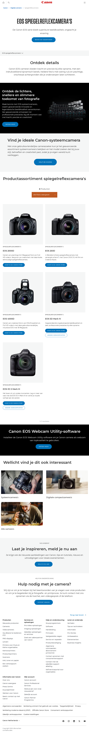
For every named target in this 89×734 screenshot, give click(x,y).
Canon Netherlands (10, 720)
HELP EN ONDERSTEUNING (44, 578)
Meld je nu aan (43, 564)
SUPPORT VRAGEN (44, 602)
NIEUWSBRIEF (44, 543)
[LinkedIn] (74, 721)
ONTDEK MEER (44, 446)
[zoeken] (9, 2)
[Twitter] (79, 721)
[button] (56, 335)
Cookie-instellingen (31, 714)
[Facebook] (63, 721)
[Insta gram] (69, 721)
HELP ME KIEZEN (45, 162)
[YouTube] (85, 721)
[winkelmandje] (3, 2)
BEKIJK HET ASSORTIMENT (43, 39)
